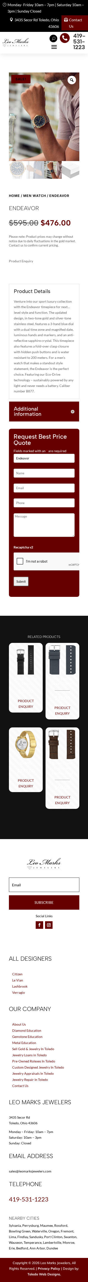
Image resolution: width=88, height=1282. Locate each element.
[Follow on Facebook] (39, 925)
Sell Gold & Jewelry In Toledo (33, 1049)
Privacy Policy (49, 1268)
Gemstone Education (27, 1037)
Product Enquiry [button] (26, 704)
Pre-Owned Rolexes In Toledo (33, 1061)
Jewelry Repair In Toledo (30, 1080)
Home (14, 196)
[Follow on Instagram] (49, 925)
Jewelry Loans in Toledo (29, 1055)
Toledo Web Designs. (44, 1274)
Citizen (17, 974)
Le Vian (17, 980)
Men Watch (34, 196)
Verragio (18, 992)
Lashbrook (19, 986)
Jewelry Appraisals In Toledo (33, 1073)
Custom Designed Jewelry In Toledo (38, 1067)
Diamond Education (26, 1030)
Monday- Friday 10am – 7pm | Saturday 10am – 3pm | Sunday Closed (46, 7)
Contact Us (75, 22)
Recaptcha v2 (23, 547)
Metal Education (24, 1043)
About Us (19, 1024)
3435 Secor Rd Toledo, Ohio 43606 (37, 22)
